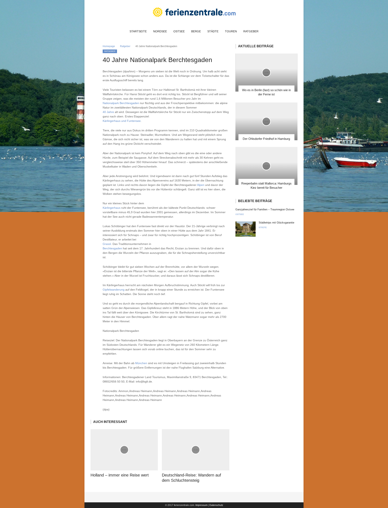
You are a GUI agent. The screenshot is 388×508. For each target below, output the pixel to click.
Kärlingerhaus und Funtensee (122, 120)
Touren (231, 31)
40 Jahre (108, 112)
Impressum (201, 505)
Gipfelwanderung (113, 289)
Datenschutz (216, 505)
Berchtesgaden (112, 248)
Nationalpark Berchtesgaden (121, 103)
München (141, 363)
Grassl (107, 244)
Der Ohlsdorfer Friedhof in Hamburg (266, 138)
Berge (196, 31)
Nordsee (160, 31)
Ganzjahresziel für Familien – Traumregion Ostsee (264, 209)
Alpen (200, 185)
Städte (212, 31)
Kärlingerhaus (111, 207)
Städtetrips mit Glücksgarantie (276, 222)
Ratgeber (250, 31)
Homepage (109, 46)
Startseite (138, 31)
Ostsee (179, 31)
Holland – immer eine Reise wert (120, 475)
